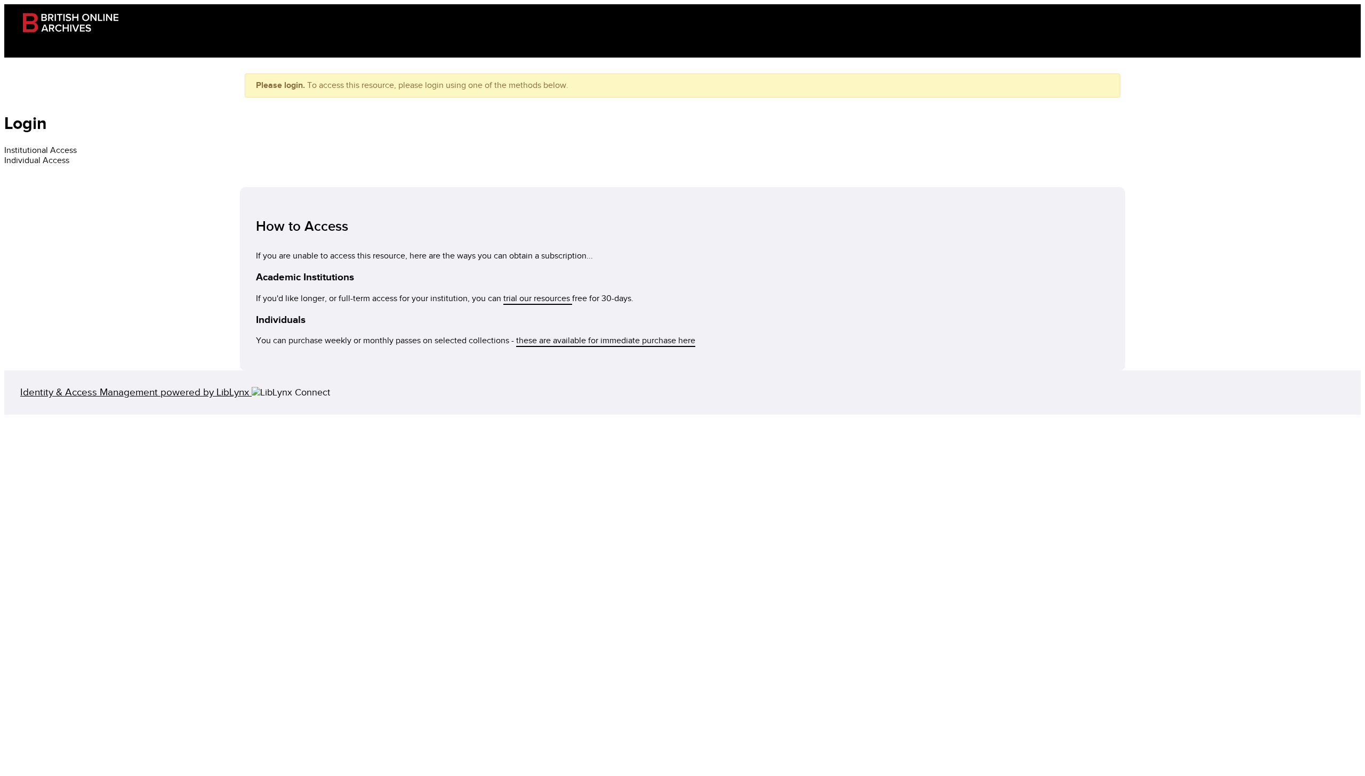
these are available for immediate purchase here (605, 341)
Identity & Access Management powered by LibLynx (136, 392)
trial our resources (537, 299)
